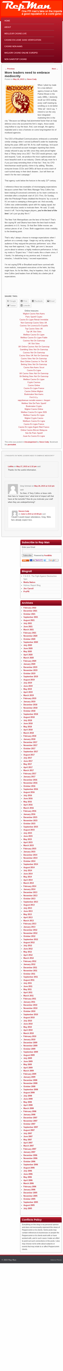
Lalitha (10, 466)
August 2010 (29, 1017)
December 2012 (30, 930)
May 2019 (27, 689)
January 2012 (29, 964)
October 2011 (29, 974)
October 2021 (29, 614)
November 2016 (30, 783)
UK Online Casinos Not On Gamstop (33, 347)
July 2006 (27, 1171)
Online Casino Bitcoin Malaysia (34, 430)
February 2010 (29, 1036)
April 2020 (28, 655)
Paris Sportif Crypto (33, 317)
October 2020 (29, 639)
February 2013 (29, 924)
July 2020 (27, 645)
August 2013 (29, 905)
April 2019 (28, 692)
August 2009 (29, 1055)
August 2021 (29, 620)
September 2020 (30, 642)
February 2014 (29, 886)
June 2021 (28, 626)
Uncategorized (30, 442)
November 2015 (30, 820)
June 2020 (28, 648)
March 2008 (28, 1108)
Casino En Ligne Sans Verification (22, 40)
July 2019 (27, 683)
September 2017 (30, 751)
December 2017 (30, 742)
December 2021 (30, 611)
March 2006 (28, 1183)
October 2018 (29, 711)
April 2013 (28, 917)
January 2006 (29, 1190)
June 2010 (28, 1024)
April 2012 (28, 955)
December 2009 (30, 1043)
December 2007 (30, 1118)
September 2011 (30, 977)
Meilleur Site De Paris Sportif (34, 403)
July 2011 (27, 983)
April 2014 (28, 880)
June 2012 (28, 949)
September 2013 (30, 902)
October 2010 (29, 1011)
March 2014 (28, 883)
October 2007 (29, 1124)
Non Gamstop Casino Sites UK (34, 323)
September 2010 (30, 1014)
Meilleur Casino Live (15, 33)
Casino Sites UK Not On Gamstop (33, 355)
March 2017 (28, 770)
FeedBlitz (48, 555)
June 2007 (28, 1136)
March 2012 (28, 958)
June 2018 (28, 723)
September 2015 (30, 827)
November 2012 (30, 933)
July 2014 (27, 870)
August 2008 (29, 1092)
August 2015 (29, 830)
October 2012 (29, 936)
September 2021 (30, 617)
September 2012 (30, 939)
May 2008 (27, 1102)
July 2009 (27, 1058)
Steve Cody (32, 79)
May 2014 (27, 877)
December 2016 (30, 780)
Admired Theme (56, 1260)
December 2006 (30, 1155)
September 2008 (30, 1089)
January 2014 (29, 889)
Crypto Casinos (33, 382)
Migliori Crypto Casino (34, 418)
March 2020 (28, 658)
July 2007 (27, 1133)
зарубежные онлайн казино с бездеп (34, 400)
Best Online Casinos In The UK (34, 361)
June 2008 (28, 1099)
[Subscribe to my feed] (25, 561)
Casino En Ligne (34, 370)
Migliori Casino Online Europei (21, 53)
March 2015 (28, 845)
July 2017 (27, 758)
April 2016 (28, 805)
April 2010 (28, 1030)
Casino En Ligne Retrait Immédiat (34, 320)
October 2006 (29, 1161)
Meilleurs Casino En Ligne (34, 421)
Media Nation (29, 582)
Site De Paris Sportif (34, 433)
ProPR (26, 591)
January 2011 (29, 1002)
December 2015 (30, 817)
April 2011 (27, 992)
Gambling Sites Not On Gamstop (34, 349)
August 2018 (29, 717)
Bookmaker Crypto (34, 406)
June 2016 (28, 798)
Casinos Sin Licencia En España (34, 326)
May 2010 (27, 1027)
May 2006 (27, 1177)
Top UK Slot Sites (33, 332)
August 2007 (29, 1130)
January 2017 (29, 777)
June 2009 (28, 1061)
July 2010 (27, 1021)
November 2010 (30, 1008)
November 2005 (30, 1196)
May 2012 (27, 952)
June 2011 (27, 986)
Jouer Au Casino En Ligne (34, 436)
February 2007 (29, 1149)
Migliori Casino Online (34, 409)
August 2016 (29, 792)
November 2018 (30, 708)
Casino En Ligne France (34, 388)
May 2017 (27, 764)
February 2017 (29, 773)
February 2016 (29, 811)
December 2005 (30, 1193)
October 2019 (29, 673)
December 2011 (30, 967)
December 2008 (30, 1080)
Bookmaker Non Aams (33, 394)
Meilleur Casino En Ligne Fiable (34, 337)
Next (55, 69)
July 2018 (27, 720)
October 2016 (29, 786)
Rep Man (12, 1260)
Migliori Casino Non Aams (34, 314)
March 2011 (28, 996)
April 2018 (28, 730)
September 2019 (30, 676)
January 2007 (29, 1152)
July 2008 (27, 1096)
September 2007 (30, 1127)
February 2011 (29, 999)
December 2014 (30, 855)
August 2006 (29, 1168)
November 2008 (30, 1083)
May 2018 (27, 727)
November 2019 (30, 670)
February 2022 (29, 608)
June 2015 (28, 836)
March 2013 (28, 921)
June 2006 (28, 1174)
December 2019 (30, 667)
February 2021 (29, 633)
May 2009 (27, 1064)
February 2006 (29, 1186)
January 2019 (29, 702)
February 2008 (29, 1111)
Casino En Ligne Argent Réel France (33, 427)
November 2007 (30, 1121)
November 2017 (30, 745)
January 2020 (29, 664)
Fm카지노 (34, 397)
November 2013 (30, 895)
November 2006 (30, 1158)
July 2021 (27, 623)
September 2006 (30, 1164)
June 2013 (28, 911)
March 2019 (28, 695)
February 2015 (29, 849)
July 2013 (27, 908)
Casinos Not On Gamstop (34, 341)
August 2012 (29, 942)
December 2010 (30, 1005)
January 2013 (29, 927)
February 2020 (29, 661)
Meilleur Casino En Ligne (33, 335)
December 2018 (30, 705)
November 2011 (30, 971)
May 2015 (27, 839)
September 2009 (30, 1052)
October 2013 (29, 899)
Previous (10, 69)
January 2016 (29, 814)
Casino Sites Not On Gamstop (34, 358)
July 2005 (27, 1208)
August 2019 (29, 680)
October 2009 (29, 1049)
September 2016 (30, 789)
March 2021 (28, 630)
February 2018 (29, 736)
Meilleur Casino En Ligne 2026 (34, 412)
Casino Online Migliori (34, 391)
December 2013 (30, 892)
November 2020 (30, 636)
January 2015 (29, 852)
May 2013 (27, 914)
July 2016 (27, 795)
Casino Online (34, 385)
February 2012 (29, 961)
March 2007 (28, 1146)
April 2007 (28, 1143)
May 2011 (27, 989)
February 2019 (29, 698)
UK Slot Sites (34, 343)
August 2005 (29, 1205)
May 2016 (27, 802)
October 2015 (29, 823)
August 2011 (28, 980)
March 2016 (28, 808)
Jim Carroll (28, 588)
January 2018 (29, 739)
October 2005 (29, 1199)
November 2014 (30, 858)
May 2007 (27, 1140)
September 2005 (30, 1202)
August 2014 (29, 867)
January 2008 (29, 1115)
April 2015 (28, 842)
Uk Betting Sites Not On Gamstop (33, 376)
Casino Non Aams (13, 46)
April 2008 (28, 1105)
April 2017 (28, 767)
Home (7, 21)
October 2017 (29, 748)
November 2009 (30, 1046)
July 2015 (27, 833)
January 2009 (29, 1077)
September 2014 (30, 864)
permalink (12, 445)
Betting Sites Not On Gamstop (34, 364)
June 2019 (28, 686)
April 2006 (28, 1180)
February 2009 (29, 1074)
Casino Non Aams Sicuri (34, 367)
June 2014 (28, 874)
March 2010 (28, 1033)
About (7, 27)
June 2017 (28, 761)
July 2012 (27, 945)
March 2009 (28, 1071)
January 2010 (29, 1039)
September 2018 (30, 714)
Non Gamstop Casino (15, 59)
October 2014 (29, 861)
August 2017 (29, 755)
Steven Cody (23, 511)
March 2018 (28, 733)
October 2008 (29, 1086)
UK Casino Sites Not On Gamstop (33, 373)
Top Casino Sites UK (34, 329)
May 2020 (27, 651)
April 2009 (28, 1068)
